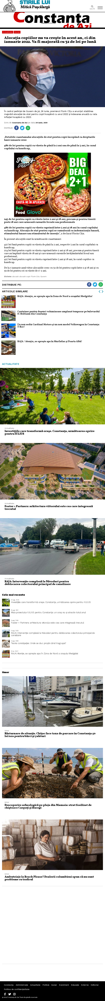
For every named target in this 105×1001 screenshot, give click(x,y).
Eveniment (64, 985)
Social (17, 32)
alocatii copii (24, 276)
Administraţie (22, 985)
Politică (46, 985)
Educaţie (75, 985)
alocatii (15, 276)
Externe (85, 985)
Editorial (95, 985)
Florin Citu (35, 276)
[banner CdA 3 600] (52, 216)
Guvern (43, 276)
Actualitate (7, 32)
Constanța (9, 985)
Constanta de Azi (19, 123)
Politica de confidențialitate (16, 989)
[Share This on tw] (22, 128)
